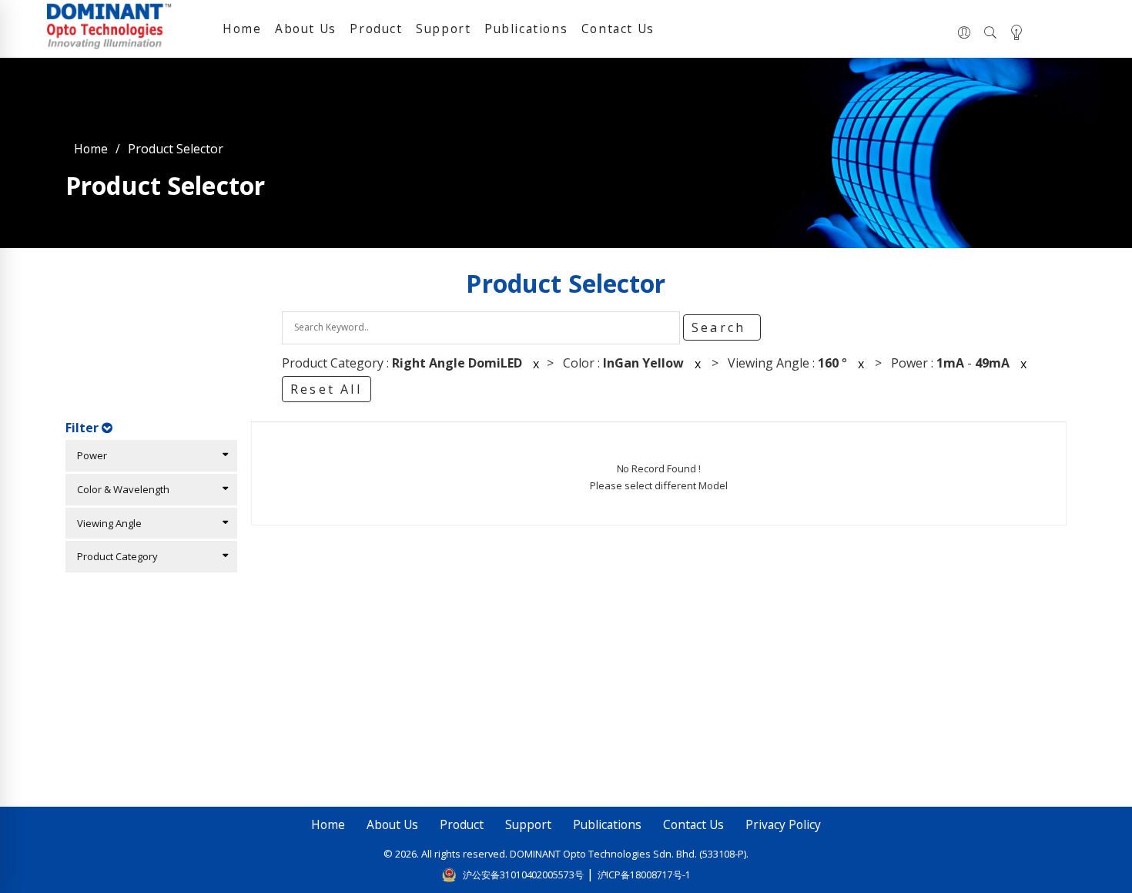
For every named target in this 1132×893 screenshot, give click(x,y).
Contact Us (618, 28)
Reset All (326, 389)
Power (88, 455)
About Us (306, 28)
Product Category (114, 556)
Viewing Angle (106, 523)
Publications (526, 28)
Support (443, 28)
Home (242, 28)
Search (721, 327)
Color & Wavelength (119, 489)
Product (376, 28)
